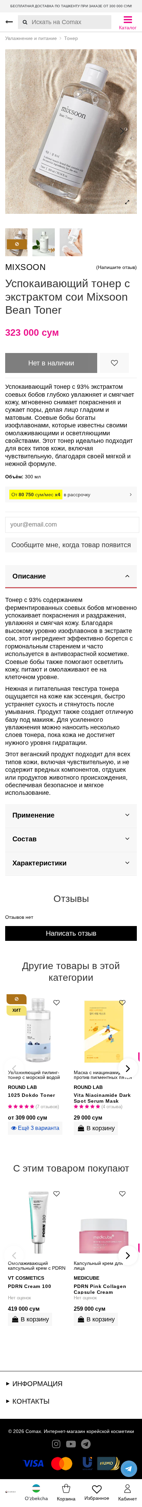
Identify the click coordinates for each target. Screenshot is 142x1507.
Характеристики (39, 863)
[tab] (71, 577)
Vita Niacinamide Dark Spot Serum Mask (102, 1097)
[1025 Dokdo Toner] (38, 1029)
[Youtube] (71, 1445)
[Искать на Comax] (22, 22)
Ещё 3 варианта (38, 1128)
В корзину (101, 1128)
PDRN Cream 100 (29, 1286)
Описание (29, 576)
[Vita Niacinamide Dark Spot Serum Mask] (104, 1029)
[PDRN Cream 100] (38, 1220)
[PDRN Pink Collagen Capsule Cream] (104, 1220)
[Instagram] (56, 1445)
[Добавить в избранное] (114, 363)
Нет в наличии (51, 363)
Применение (33, 815)
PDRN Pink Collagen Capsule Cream (100, 1288)
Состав (24, 839)
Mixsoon (25, 267)
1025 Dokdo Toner (31, 1095)
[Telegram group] (86, 1445)
